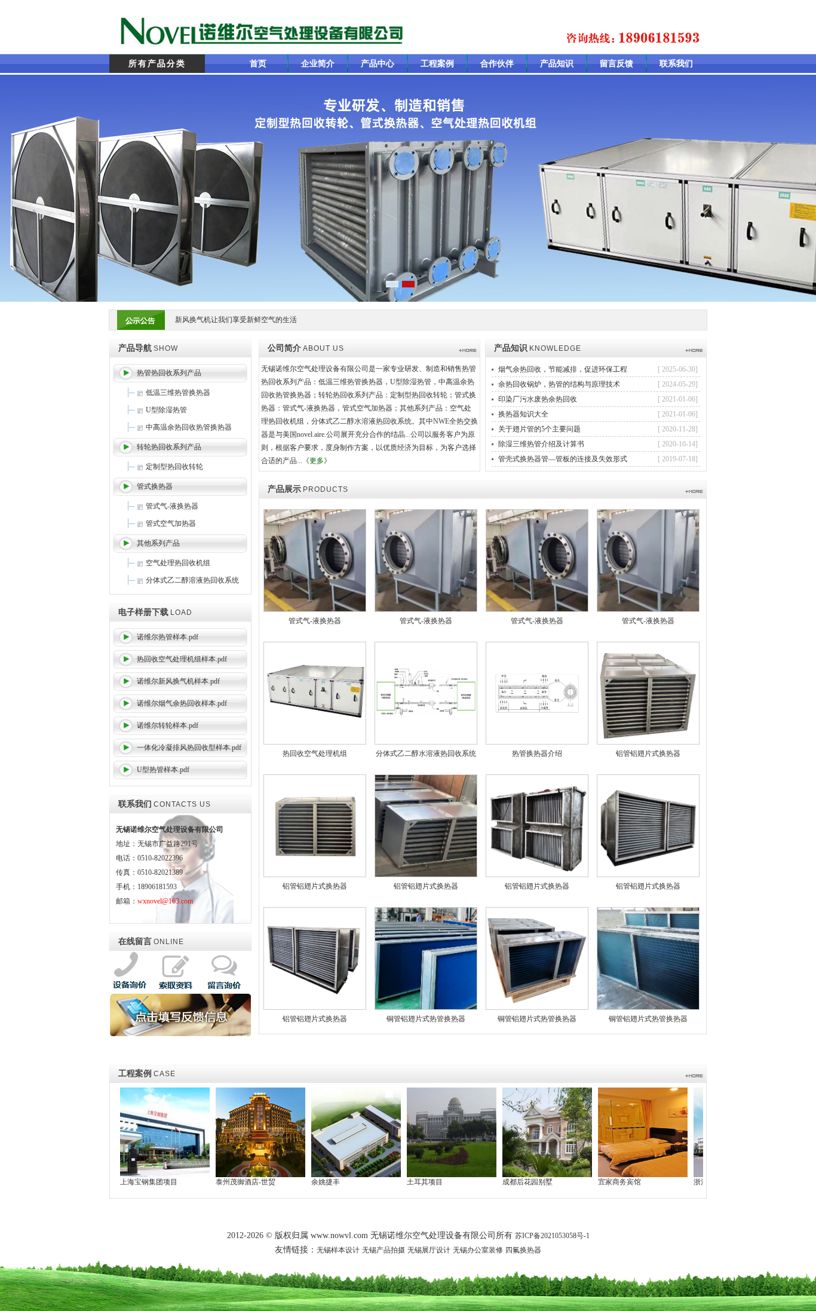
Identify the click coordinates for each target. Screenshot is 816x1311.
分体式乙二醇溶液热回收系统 (192, 580)
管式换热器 (155, 486)
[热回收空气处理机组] (314, 692)
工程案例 (437, 63)
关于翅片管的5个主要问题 (539, 429)
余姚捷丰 (279, 1182)
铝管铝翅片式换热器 (648, 753)
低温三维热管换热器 (178, 392)
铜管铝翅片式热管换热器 (425, 1019)
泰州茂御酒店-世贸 (199, 1182)
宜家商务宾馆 (573, 1182)
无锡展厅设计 (428, 1250)
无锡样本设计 (338, 1250)
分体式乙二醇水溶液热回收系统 (426, 753)
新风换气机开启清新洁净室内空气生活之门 (243, 320)
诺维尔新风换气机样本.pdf (178, 681)
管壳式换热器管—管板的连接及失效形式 (562, 459)
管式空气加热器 (171, 523)
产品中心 (377, 63)
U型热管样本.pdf (163, 769)
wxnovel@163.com (165, 901)
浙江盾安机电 (669, 1182)
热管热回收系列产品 (169, 373)
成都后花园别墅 (481, 1182)
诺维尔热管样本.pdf (167, 637)
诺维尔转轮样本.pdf (167, 725)
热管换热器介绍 (537, 753)
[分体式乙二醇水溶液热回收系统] (426, 692)
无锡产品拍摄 (383, 1250)
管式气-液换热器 (172, 506)
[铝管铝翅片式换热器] (648, 692)
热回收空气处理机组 (315, 753)
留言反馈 (616, 63)
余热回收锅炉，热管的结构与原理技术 (559, 384)
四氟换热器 (523, 1250)
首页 (258, 63)
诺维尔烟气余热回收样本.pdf (182, 703)
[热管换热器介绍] (537, 692)
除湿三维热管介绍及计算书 (541, 444)
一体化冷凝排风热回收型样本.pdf (189, 747)
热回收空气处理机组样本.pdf (182, 659)
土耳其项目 (379, 1182)
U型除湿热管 (166, 410)
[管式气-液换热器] (314, 560)
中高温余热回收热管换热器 (189, 427)
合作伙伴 (497, 63)
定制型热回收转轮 (174, 466)
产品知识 (556, 63)
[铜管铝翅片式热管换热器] (426, 958)
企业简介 (318, 63)
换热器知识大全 (523, 414)
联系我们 (676, 63)
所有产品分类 (157, 63)
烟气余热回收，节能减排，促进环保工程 (562, 369)
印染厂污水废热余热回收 (537, 399)
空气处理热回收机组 (178, 563)
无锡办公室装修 (478, 1250)
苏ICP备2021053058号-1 (552, 1236)
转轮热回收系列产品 (169, 447)
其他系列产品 (158, 543)
